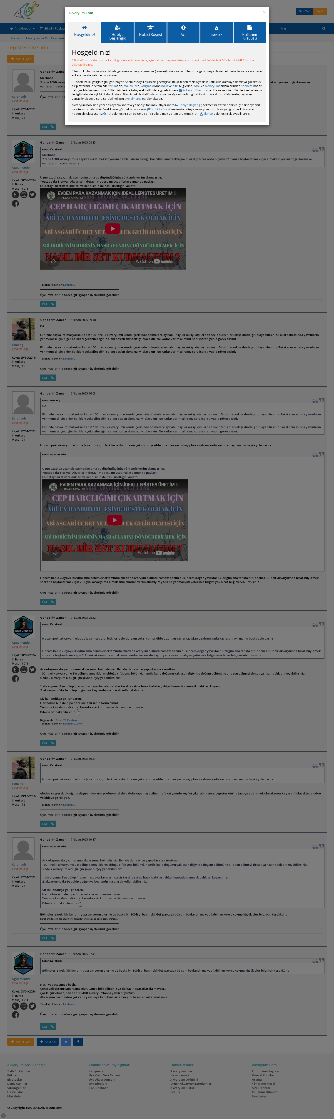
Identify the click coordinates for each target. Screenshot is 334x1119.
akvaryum (212, 86)
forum (112, 86)
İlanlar (208, 114)
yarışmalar (148, 86)
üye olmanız (133, 99)
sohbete (247, 86)
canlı (197, 86)
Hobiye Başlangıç (190, 105)
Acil (108, 114)
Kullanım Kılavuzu (194, 90)
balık (164, 86)
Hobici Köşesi (160, 109)
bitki (175, 86)
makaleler (130, 86)
